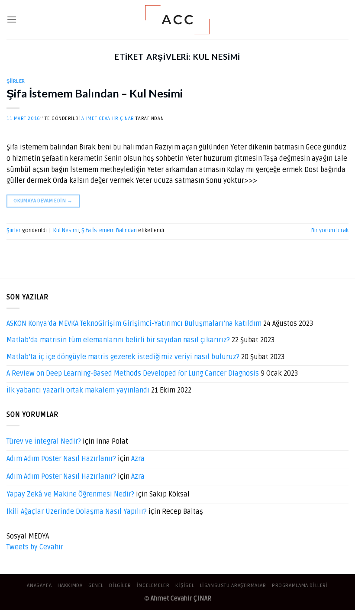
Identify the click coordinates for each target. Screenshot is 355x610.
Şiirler (15, 81)
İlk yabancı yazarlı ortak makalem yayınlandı (77, 390)
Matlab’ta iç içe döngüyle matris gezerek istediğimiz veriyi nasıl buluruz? (122, 357)
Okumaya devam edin (42, 201)
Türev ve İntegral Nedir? (43, 441)
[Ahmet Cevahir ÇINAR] (177, 19)
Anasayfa (39, 585)
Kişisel (184, 585)
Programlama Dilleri (300, 585)
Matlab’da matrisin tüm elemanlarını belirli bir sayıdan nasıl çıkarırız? (118, 340)
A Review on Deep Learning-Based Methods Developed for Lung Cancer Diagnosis (132, 373)
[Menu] (11, 19)
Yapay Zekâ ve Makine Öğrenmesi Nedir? (70, 494)
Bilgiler (120, 585)
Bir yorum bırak (330, 230)
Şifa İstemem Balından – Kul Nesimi (94, 93)
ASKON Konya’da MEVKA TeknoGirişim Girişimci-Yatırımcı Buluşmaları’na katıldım (133, 323)
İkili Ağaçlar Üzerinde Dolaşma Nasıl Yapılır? (76, 511)
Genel (95, 585)
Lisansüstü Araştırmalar (233, 585)
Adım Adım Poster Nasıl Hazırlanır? (61, 458)
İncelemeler (153, 585)
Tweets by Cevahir (34, 547)
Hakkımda (70, 585)
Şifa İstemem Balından (109, 230)
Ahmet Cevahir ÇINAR (107, 118)
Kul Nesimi (66, 230)
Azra (138, 458)
